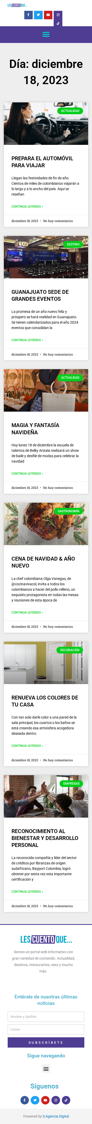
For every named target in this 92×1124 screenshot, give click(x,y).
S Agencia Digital (56, 1116)
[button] (46, 34)
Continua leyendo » (27, 206)
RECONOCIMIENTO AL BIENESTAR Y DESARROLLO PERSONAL (45, 838)
